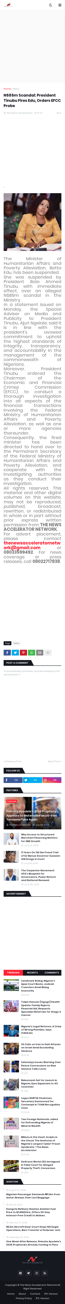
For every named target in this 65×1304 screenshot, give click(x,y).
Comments (52, 972)
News (16, 88)
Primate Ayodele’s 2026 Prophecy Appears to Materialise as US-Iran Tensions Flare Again (31, 816)
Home (7, 88)
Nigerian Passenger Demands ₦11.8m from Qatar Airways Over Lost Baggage (33, 1196)
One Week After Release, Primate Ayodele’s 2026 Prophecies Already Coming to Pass (33, 1243)
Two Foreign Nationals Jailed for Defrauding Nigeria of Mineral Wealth (39, 1122)
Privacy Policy (24, 1298)
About (22, 1294)
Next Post (54, 761)
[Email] (39, 653)
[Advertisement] (32, 46)
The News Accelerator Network (38, 1285)
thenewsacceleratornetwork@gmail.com (32, 545)
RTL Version (51, 1294)
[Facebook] (7, 653)
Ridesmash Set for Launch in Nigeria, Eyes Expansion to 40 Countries (39, 1083)
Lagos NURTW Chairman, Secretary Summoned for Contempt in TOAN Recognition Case (40, 1103)
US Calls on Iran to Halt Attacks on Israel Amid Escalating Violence (41, 1048)
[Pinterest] (23, 653)
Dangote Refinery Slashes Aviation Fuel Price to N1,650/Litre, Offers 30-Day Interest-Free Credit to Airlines (31, 1212)
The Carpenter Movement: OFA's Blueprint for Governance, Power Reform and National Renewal (38, 875)
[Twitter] (15, 653)
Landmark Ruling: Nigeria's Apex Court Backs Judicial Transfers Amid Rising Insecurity (38, 985)
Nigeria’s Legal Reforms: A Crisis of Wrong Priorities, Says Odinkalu (41, 1030)
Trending (13, 972)
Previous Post (13, 761)
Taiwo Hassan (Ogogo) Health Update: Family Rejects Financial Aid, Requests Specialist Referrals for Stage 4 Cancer (41, 1008)
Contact (35, 1294)
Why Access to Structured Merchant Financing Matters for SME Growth (39, 838)
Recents (32, 972)
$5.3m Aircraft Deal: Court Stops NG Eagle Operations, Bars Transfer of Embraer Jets (33, 1228)
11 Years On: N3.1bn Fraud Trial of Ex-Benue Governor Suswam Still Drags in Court (40, 856)
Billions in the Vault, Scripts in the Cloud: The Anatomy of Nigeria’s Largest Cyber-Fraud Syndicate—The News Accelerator (40, 1144)
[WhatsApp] (31, 653)
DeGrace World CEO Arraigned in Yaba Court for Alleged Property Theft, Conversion (40, 1165)
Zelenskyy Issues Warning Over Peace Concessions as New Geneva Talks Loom (41, 1065)
